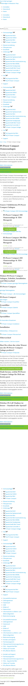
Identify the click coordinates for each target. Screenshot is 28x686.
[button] (14, 32)
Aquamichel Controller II (12, 70)
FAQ (4, 75)
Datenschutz (7, 609)
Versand (17, 226)
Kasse (5, 11)
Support (5, 84)
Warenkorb (6, 9)
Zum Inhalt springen (6, 1)
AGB (4, 605)
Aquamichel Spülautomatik (13, 57)
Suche (2, 29)
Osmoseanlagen (8, 32)
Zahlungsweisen (8, 600)
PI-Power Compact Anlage (13, 72)
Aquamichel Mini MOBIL (12, 64)
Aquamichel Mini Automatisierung (15, 61)
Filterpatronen (7, 47)
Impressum (6, 603)
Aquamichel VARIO (10, 38)
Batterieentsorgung (9, 616)
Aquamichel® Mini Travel (12, 68)
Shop (5, 142)
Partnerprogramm (8, 642)
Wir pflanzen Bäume (9, 651)
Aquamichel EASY (10, 35)
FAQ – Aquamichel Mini (10, 646)
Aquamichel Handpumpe (12, 66)
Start (1, 142)
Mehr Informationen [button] (6, 165)
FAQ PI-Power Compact (12, 81)
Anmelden (6, 7)
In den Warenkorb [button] (10, 229)
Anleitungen (6, 52)
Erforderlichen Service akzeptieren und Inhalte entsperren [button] (12, 171)
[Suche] (24, 29)
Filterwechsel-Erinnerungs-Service (13, 644)
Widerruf (6, 607)
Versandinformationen (10, 598)
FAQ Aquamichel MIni (11, 78)
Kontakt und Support (9, 640)
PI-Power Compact (10, 42)
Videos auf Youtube (9, 648)
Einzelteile (6, 49)
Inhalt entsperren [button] (5, 167)
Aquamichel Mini (10, 40)
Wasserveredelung (9, 45)
